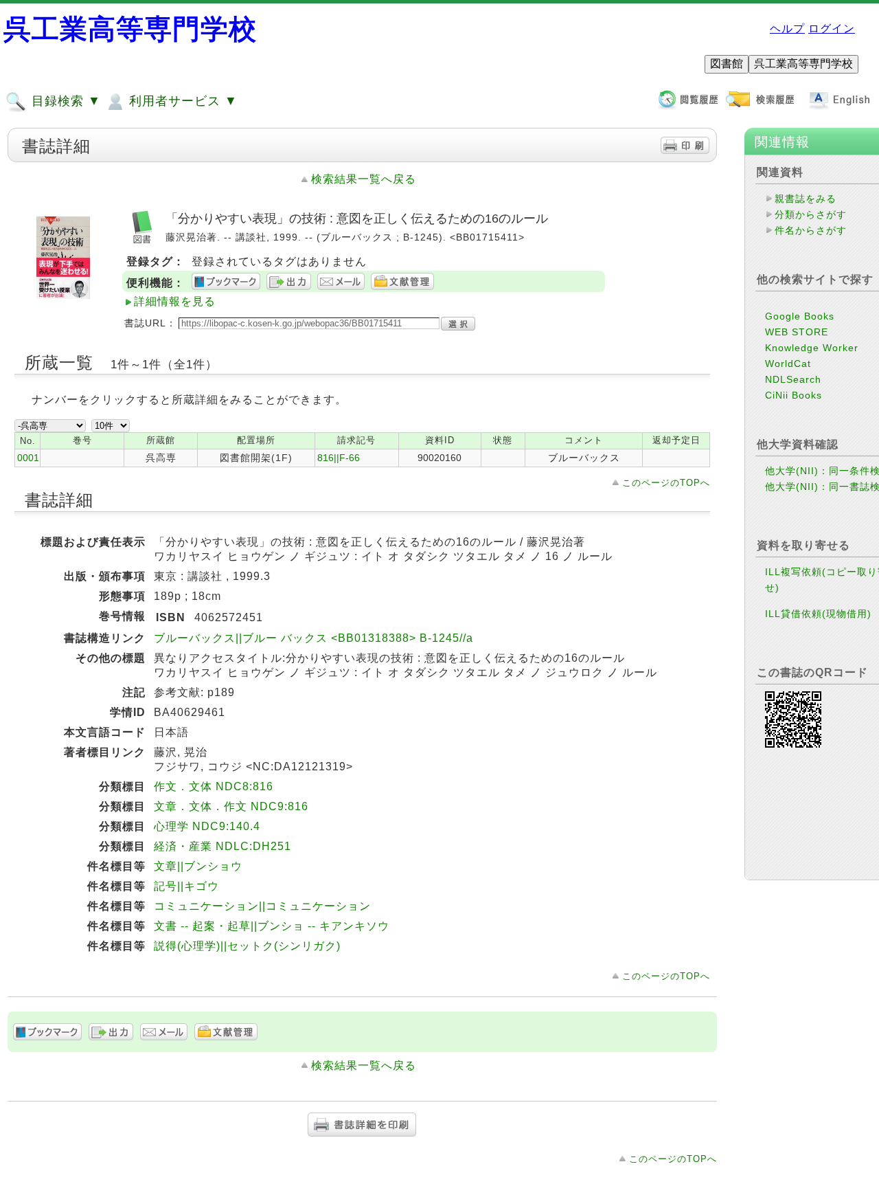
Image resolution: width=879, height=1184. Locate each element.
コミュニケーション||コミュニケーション (262, 906)
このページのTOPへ (666, 483)
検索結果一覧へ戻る (363, 179)
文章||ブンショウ (198, 866)
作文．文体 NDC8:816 (213, 786)
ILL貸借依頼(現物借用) (818, 613)
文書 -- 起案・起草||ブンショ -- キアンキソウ (271, 926)
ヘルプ (787, 28)
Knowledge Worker (811, 347)
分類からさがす (811, 214)
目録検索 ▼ (64, 101)
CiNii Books (793, 395)
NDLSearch (793, 379)
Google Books (799, 316)
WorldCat (788, 363)
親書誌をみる (805, 198)
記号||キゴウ (186, 886)
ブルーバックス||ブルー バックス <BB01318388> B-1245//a (313, 638)
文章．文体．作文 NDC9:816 (231, 806)
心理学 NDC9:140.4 (207, 826)
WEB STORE (796, 331)
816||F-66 (338, 457)
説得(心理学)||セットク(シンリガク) (247, 946)
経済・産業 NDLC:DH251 (222, 846)
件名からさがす (811, 230)
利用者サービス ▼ (181, 101)
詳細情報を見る (175, 301)
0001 (28, 457)
